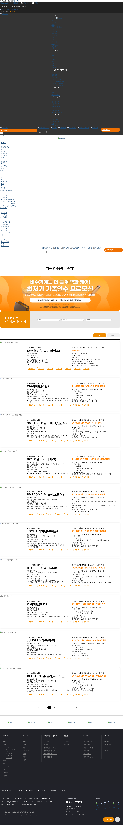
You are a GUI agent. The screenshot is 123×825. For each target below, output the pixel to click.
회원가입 (47, 132)
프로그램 (6, 766)
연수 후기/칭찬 (88, 757)
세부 (7, 747)
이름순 (113, 335)
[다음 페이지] (76, 707)
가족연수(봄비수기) (49, 748)
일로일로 (9, 756)
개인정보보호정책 (7, 790)
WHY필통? (87, 736)
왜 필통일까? (87, 741)
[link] (38, 707)
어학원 (5, 776)
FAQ (104, 748)
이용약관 (19, 790)
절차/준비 (6, 773)
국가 (4, 741)
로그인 (41, 132)
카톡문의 (14, 3)
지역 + (5, 745)
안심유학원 (87, 745)
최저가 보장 (67, 745)
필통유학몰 (106, 130)
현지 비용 (86, 368)
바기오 (8, 751)
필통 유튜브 (87, 754)
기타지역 (9, 758)
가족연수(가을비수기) (50, 754)
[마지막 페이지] (82, 707)
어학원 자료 (31, 368)
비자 (4, 763)
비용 (4, 760)
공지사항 (106, 741)
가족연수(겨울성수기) (50, 757)
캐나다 (25, 736)
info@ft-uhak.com (12, 802)
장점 (4, 770)
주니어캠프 (47, 745)
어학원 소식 (107, 751)
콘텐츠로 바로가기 (6, 1)
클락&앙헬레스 (11, 749)
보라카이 (9, 753)
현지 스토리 (87, 751)
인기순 (99, 335)
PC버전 (37, 3)
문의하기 (26, 3)
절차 (24, 757)
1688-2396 (4, 3)
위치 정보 (68, 368)
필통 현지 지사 (88, 748)
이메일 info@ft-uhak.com (74, 806)
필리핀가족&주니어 (50, 736)
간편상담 (109, 819)
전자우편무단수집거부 (32, 790)
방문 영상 (41, 368)
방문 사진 (50, 368)
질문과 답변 (107, 745)
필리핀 (5, 736)
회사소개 (45, 790)
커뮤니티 (106, 736)
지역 (24, 745)
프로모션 (66, 736)
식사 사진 (59, 368)
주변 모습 (77, 368)
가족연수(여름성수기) (50, 751)
